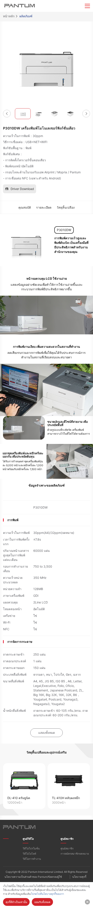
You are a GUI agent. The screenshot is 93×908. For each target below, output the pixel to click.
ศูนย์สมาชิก (67, 838)
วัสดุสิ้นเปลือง (66, 207)
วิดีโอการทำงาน (32, 858)
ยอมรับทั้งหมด (42, 902)
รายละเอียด (43, 207)
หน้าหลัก (8, 16)
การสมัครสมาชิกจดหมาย (75, 853)
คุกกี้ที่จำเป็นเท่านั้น (16, 902)
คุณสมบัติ (24, 207)
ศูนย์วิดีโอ (28, 838)
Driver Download (22, 189)
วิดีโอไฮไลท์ (29, 853)
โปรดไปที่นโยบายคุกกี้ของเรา (47, 893)
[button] (7, 113)
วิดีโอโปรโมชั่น (31, 848)
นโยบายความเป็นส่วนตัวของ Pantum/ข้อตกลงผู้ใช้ (33, 876)
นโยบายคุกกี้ (79, 876)
